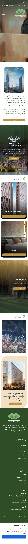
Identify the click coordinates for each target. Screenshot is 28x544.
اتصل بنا (24, 461)
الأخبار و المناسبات (22, 458)
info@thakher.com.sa (8, 5)
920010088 (21, 439)
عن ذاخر (24, 448)
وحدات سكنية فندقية (21, 477)
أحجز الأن (15, 404)
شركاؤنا (24, 455)
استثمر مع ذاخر (22, 484)
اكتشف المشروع (14, 158)
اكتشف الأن (14, 216)
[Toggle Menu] (3, 11)
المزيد (14, 120)
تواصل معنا (20, 288)
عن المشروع (23, 471)
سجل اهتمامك (22, 480)
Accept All (14, 537)
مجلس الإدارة (23, 452)
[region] (14, 533)
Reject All (14, 541)
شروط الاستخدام (22, 522)
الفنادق (24, 474)
